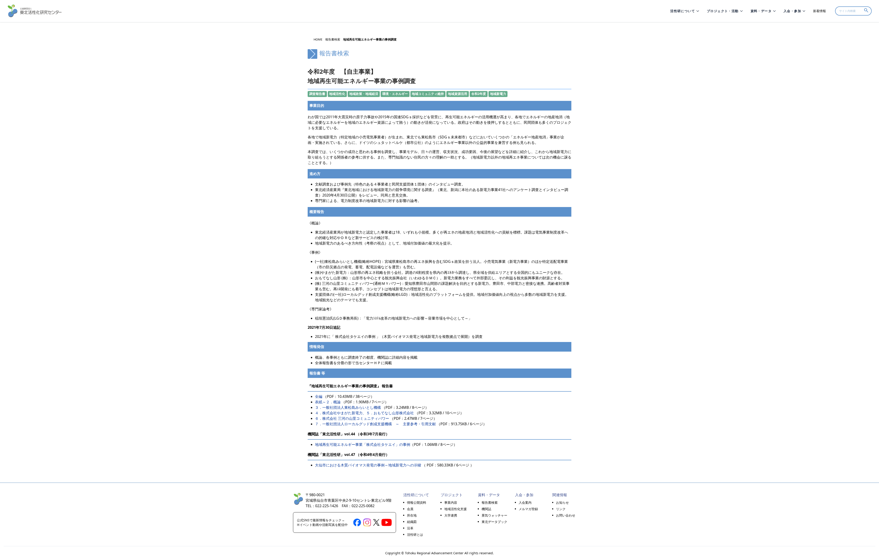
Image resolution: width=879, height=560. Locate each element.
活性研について (682, 11)
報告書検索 (332, 39)
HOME (318, 39)
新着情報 (819, 11)
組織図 (412, 522)
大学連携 (450, 515)
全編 (318, 396)
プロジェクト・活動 (723, 11)
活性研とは (415, 534)
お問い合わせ (565, 515)
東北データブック (494, 522)
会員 (410, 509)
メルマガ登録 (528, 509)
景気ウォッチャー (494, 515)
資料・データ (761, 11)
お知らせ (562, 502)
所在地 (412, 515)
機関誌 (486, 509)
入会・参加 (792, 11)
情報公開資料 (416, 502)
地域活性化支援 (455, 509)
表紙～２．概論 (328, 401)
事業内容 (450, 502)
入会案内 (525, 502)
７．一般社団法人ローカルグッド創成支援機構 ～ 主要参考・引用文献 (375, 423)
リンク (561, 509)
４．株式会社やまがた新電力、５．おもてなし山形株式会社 (364, 412)
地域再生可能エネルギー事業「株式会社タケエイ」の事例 (362, 444)
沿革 (410, 528)
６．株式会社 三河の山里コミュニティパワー (352, 418)
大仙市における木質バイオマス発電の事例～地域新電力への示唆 (368, 465)
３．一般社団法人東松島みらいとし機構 (348, 407)
